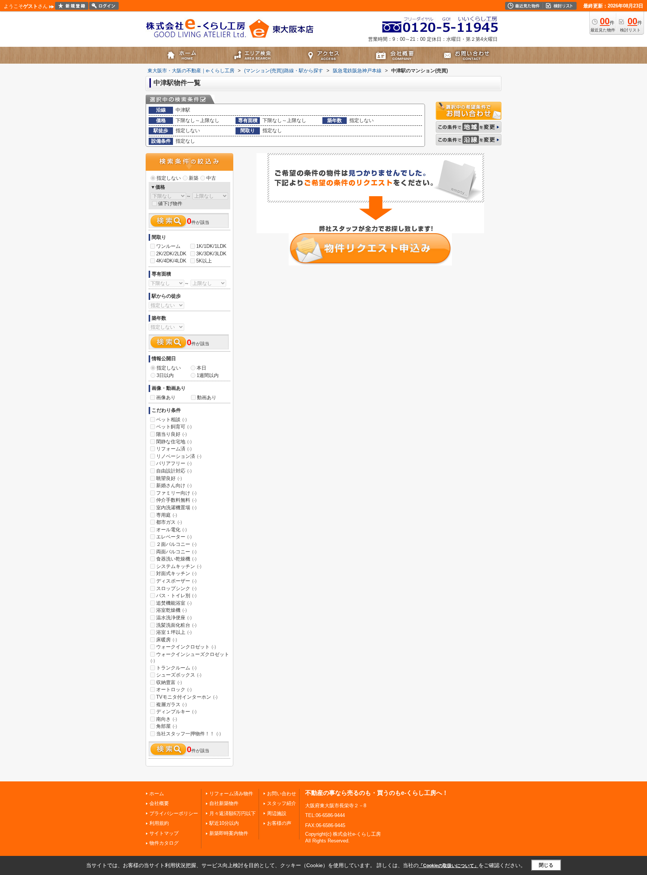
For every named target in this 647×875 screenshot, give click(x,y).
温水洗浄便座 (174, 617)
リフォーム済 (174, 449)
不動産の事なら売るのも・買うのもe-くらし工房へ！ (376, 793)
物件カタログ (164, 843)
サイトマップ (164, 833)
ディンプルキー (176, 711)
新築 (193, 178)
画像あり (166, 397)
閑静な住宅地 (174, 441)
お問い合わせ (281, 793)
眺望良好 (169, 478)
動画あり (206, 397)
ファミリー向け (176, 493)
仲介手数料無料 (176, 500)
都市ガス (169, 522)
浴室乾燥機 (171, 610)
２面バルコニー (176, 544)
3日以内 (165, 375)
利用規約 (159, 823)
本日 (201, 368)
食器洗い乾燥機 (176, 559)
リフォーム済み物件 (231, 793)
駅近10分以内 (224, 823)
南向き (166, 719)
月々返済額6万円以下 (232, 813)
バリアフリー (174, 463)
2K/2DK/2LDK (171, 253)
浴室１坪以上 (174, 632)
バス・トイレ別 (176, 595)
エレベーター (174, 537)
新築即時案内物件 (228, 833)
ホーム (156, 793)
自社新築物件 (224, 803)
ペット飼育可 (174, 426)
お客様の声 (279, 823)
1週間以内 (208, 375)
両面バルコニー (176, 552)
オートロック (174, 689)
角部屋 (166, 726)
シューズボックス (178, 675)
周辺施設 (276, 813)
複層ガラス (171, 704)
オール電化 (171, 529)
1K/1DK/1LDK (211, 246)
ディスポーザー (176, 581)
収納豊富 (169, 682)
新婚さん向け (174, 485)
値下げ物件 (170, 203)
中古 (211, 178)
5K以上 (204, 261)
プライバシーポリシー (173, 813)
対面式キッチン (176, 573)
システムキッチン (178, 566)
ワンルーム (168, 246)
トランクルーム (176, 668)
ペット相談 (171, 419)
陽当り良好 (171, 434)
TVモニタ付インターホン (187, 697)
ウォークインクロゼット (186, 647)
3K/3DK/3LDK (211, 253)
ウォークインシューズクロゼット (190, 657)
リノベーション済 (178, 456)
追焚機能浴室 (174, 603)
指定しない (169, 178)
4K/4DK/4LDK (171, 261)
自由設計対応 (174, 471)
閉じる (546, 865)
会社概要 (159, 803)
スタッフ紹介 (281, 803)
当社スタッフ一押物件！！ (188, 733)
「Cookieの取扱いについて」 (449, 865)
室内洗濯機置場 (176, 507)
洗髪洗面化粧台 (176, 625)
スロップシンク (176, 588)
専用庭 (166, 515)
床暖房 (166, 639)
